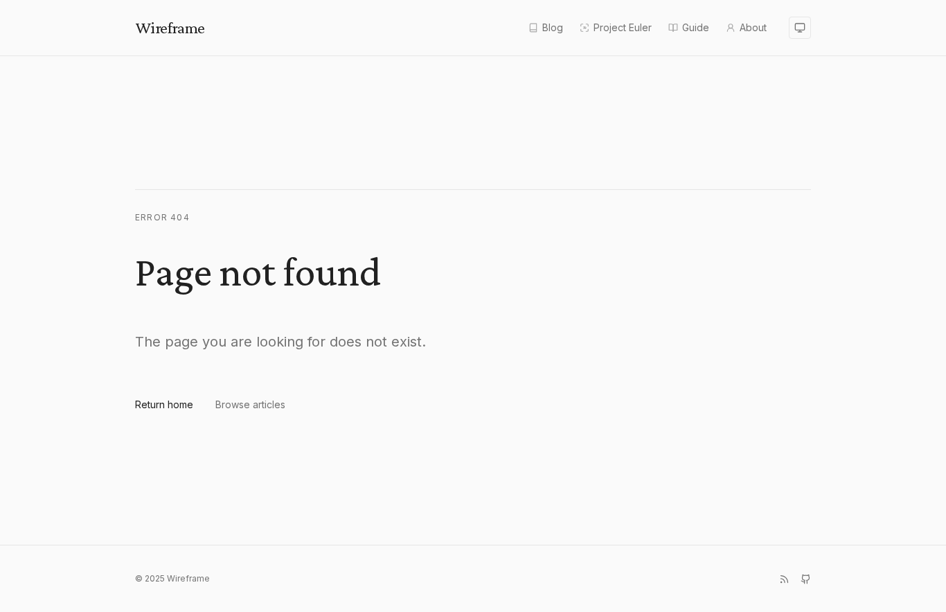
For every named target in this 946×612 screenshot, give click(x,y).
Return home (164, 404)
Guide (695, 27)
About (753, 27)
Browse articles (250, 404)
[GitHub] (806, 579)
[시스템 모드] (800, 28)
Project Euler (623, 27)
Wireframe (170, 27)
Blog (552, 27)
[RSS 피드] (784, 579)
